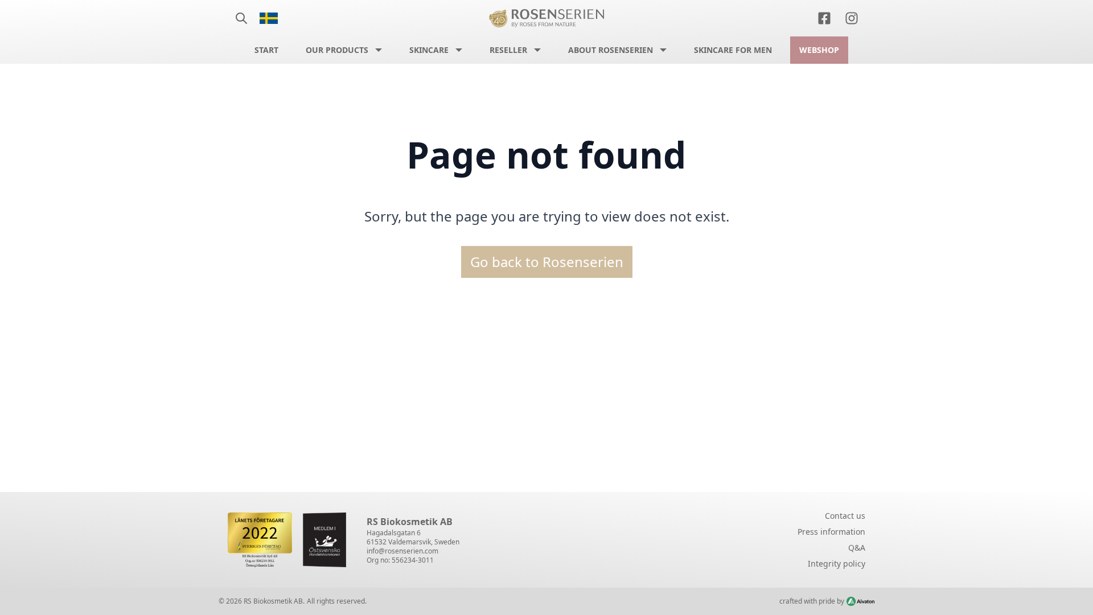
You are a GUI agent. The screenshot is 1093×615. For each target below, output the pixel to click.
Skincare (429, 49)
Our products (337, 49)
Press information (831, 531)
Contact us (845, 515)
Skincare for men (733, 49)
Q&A (856, 547)
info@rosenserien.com (402, 551)
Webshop (819, 49)
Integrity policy (836, 563)
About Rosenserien (610, 49)
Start (266, 49)
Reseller (508, 49)
